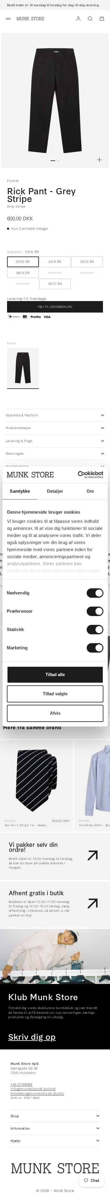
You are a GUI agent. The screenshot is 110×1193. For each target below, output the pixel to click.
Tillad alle (55, 674)
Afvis (55, 713)
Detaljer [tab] (55, 491)
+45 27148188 (21, 1084)
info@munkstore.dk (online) (33, 1089)
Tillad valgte (55, 693)
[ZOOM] (99, 160)
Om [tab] (90, 491)
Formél (13, 181)
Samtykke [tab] (20, 491)
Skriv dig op (32, 1037)
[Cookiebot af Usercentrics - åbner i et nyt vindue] (78, 475)
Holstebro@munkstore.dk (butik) (37, 1093)
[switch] (95, 611)
